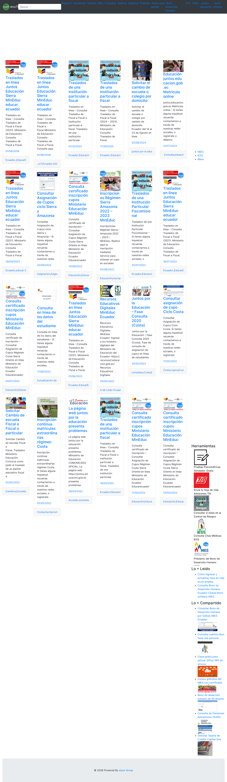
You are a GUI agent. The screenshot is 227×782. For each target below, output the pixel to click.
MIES (201, 151)
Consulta (168, 154)
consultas (137, 372)
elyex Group (126, 770)
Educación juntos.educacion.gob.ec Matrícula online (173, 85)
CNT (188, 3)
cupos (174, 370)
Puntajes (145, 3)
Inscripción (79, 3)
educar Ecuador (25, 270)
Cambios (11, 491)
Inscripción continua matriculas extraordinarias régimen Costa (47, 433)
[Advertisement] (92, 35)
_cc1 (39, 163)
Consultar (110, 3)
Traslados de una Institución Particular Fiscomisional (141, 204)
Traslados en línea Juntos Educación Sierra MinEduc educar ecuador (15, 93)
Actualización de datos (50, 380)
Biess (201, 159)
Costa (146, 372)
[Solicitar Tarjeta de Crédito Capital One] (205, 748)
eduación (180, 154)
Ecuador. (11, 159)
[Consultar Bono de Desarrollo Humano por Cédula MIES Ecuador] (207, 626)
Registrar (133, 3)
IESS (200, 155)
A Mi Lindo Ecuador (111, 390)
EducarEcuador (25, 159)
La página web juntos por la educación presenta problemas (78, 419)
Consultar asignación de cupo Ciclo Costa (173, 305)
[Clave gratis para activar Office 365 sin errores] (207, 671)
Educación (85, 155)
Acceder (73, 500)
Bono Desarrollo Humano (172, 7)
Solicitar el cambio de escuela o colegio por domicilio (141, 92)
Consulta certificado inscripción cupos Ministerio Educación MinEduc (78, 200)
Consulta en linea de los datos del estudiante (46, 317)
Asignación (43, 273)
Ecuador (73, 155)
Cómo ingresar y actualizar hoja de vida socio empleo (211, 578)
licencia (91, 3)
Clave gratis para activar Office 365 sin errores (210, 660)
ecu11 (12, 6)
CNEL (195, 3)
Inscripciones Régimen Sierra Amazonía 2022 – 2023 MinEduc (110, 206)
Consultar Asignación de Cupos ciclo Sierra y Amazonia (47, 204)
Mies (100, 3)
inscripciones (52, 512)
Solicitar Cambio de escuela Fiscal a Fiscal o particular (15, 421)
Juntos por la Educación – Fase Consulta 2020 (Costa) (141, 311)
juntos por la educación (145, 151)
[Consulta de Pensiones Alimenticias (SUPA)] (205, 726)
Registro (67, 3)
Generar (122, 3)
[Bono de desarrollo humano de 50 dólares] (207, 705)
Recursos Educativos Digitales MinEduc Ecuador (110, 308)
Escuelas (22, 491)
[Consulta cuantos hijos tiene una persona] (205, 647)
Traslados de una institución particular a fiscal (79, 92)
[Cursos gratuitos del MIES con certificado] (207, 688)
